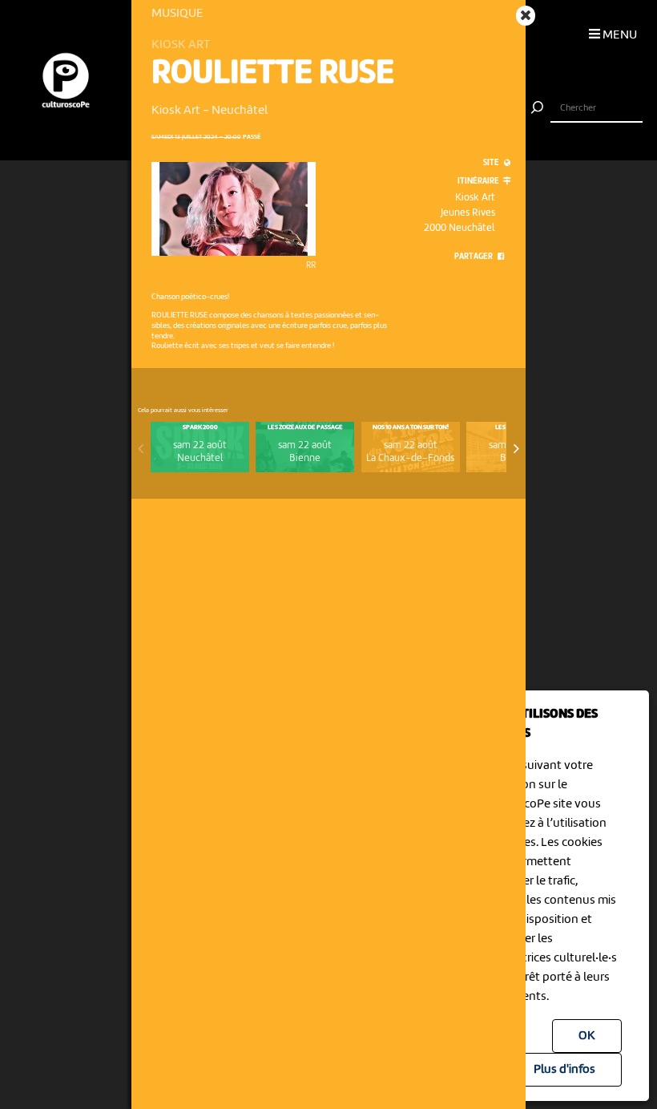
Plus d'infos (564, 1069)
